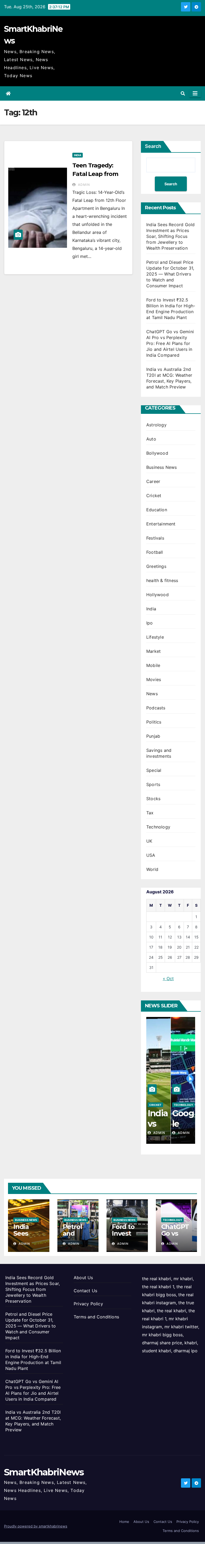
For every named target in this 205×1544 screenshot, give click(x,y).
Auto (151, 439)
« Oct (168, 978)
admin (83, 185)
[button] (183, 93)
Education (156, 509)
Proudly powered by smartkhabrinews (35, 1526)
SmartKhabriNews (44, 1472)
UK (149, 841)
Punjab (153, 736)
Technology (158, 827)
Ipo (149, 623)
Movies (153, 679)
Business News (161, 467)
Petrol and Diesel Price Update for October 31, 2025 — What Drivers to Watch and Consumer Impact (170, 274)
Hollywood (157, 594)
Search (153, 146)
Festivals (155, 538)
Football (154, 552)
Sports (153, 784)
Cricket (153, 495)
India (77, 155)
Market (153, 651)
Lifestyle (155, 637)
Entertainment (161, 524)
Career (153, 481)
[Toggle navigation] (195, 93)
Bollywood (157, 453)
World (152, 869)
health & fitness (162, 580)
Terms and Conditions (96, 1316)
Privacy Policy (88, 1303)
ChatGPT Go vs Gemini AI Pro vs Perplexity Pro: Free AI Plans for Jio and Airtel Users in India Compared (170, 343)
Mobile (153, 665)
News (152, 693)
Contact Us (85, 1290)
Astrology (156, 424)
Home (124, 1521)
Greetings (156, 566)
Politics (153, 722)
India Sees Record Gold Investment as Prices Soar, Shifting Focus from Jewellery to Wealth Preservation (170, 236)
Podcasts (155, 707)
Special (153, 770)
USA (150, 855)
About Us (83, 1277)
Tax (150, 812)
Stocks (153, 798)
